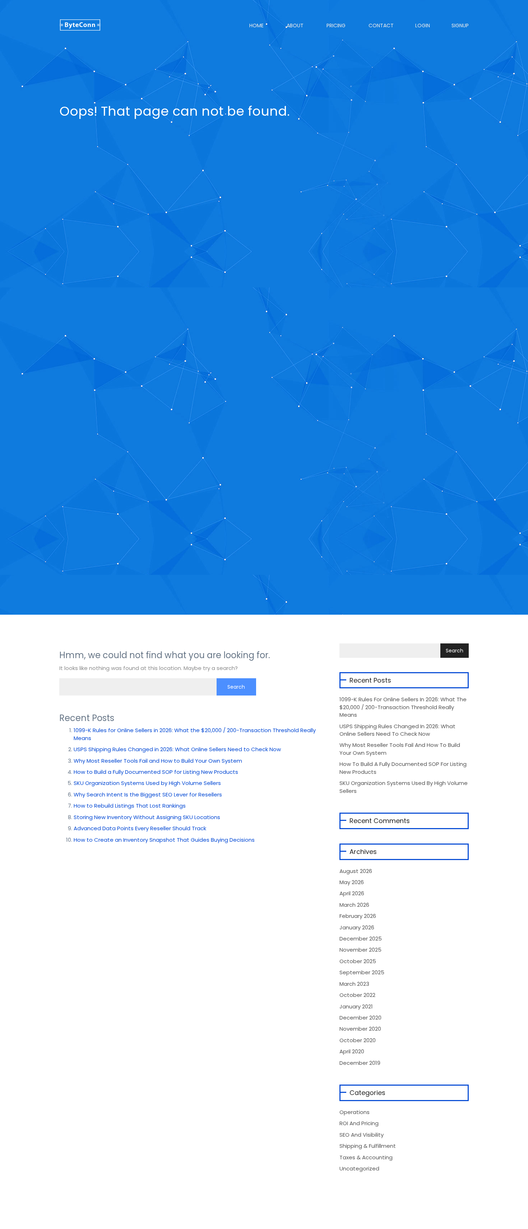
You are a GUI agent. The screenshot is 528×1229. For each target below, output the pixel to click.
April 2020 (351, 1051)
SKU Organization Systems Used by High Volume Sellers (147, 783)
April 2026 (351, 893)
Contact (380, 25)
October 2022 (357, 995)
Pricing (335, 25)
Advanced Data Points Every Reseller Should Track (140, 828)
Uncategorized (359, 1168)
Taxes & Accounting (366, 1157)
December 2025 (360, 938)
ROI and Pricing (359, 1123)
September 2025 (361, 972)
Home (256, 25)
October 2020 (357, 1040)
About (294, 25)
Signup (460, 25)
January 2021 (356, 1006)
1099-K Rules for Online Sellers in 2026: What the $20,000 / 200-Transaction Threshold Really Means (403, 707)
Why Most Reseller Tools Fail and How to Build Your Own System (158, 760)
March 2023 (354, 984)
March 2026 (354, 905)
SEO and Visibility (361, 1134)
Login (422, 25)
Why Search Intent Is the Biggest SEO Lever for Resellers (148, 794)
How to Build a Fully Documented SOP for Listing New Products (156, 772)
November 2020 (360, 1028)
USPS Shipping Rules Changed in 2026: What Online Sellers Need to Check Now (177, 749)
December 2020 (360, 1017)
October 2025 (357, 961)
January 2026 (356, 927)
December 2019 (359, 1063)
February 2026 (357, 916)
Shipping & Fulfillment (367, 1146)
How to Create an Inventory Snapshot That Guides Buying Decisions (164, 840)
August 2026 (355, 871)
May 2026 (351, 882)
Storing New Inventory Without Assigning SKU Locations (147, 817)
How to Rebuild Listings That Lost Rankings (130, 805)
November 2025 (360, 949)
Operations (354, 1112)
